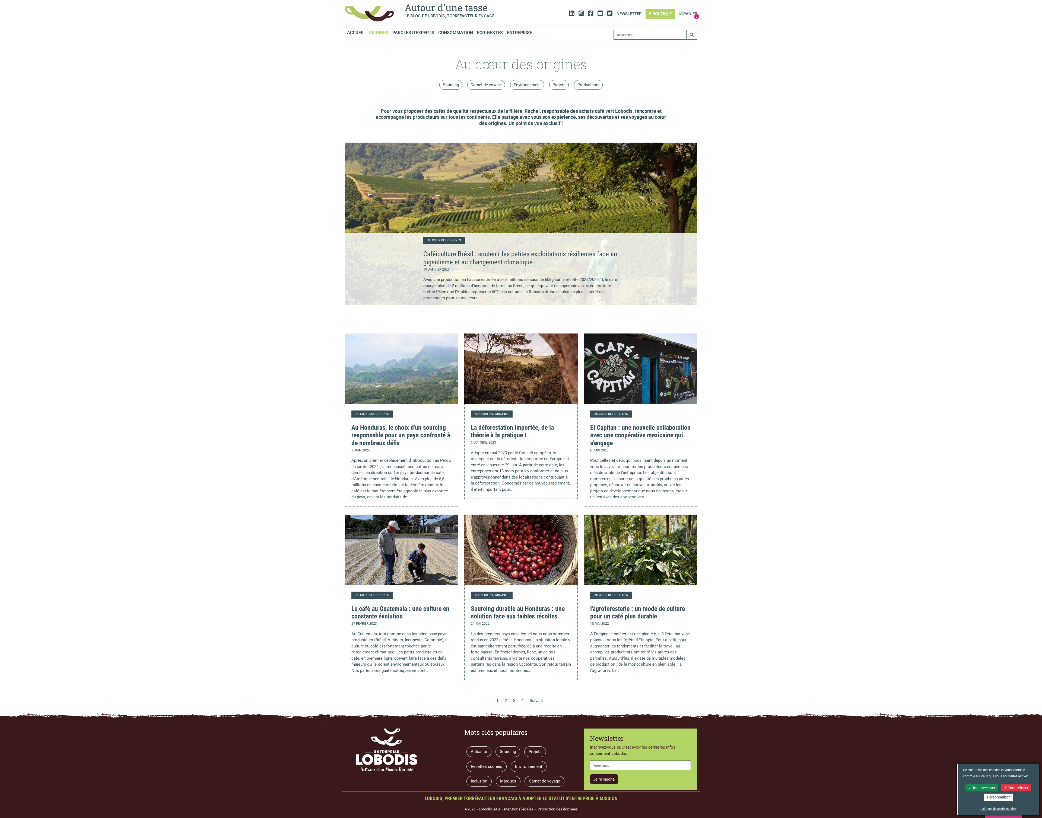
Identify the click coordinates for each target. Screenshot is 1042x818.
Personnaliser (998, 797)
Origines (378, 32)
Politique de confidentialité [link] (998, 809)
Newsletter (629, 13)
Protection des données (558, 809)
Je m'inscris (604, 779)
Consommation (455, 32)
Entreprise (519, 32)
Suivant (536, 700)
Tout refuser (1017, 788)
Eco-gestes (490, 32)
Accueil (356, 32)
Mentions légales (518, 809)
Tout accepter (983, 788)
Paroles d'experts (413, 32)
